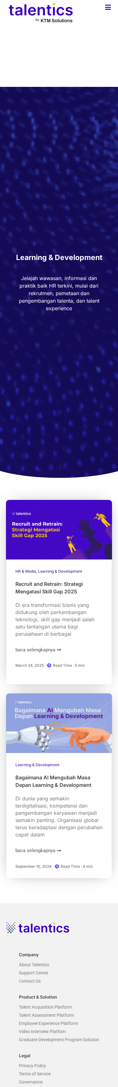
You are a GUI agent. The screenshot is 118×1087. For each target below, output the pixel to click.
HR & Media (25, 571)
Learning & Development (60, 571)
